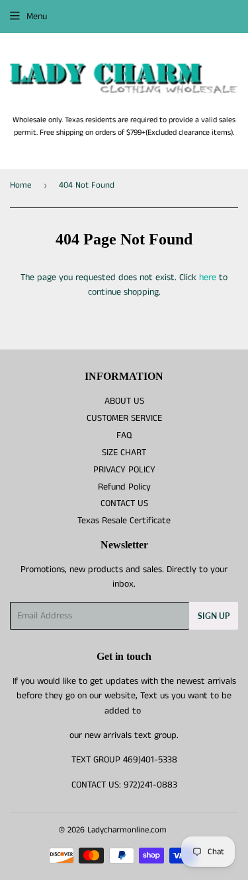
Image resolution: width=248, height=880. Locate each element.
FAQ (124, 435)
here (207, 277)
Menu (36, 16)
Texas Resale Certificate (124, 520)
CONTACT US (124, 503)
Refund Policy (124, 487)
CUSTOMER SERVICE (124, 418)
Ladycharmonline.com (127, 830)
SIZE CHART (124, 452)
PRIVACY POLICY (124, 469)
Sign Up (213, 616)
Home (21, 185)
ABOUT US (124, 401)
